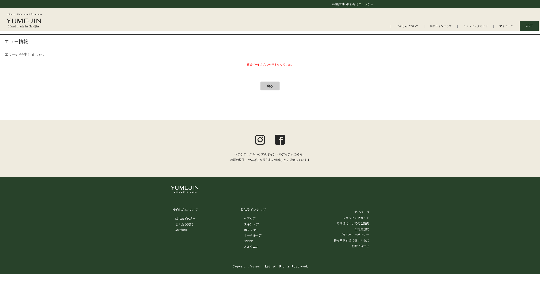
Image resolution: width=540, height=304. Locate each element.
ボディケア (251, 230)
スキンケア (251, 224)
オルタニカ (251, 246)
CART (529, 25)
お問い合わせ (360, 246)
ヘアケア (250, 218)
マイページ (506, 26)
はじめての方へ (185, 218)
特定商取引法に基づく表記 (351, 240)
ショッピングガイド (475, 26)
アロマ (248, 241)
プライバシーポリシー (354, 234)
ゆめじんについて (407, 26)
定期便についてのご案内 (353, 223)
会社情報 (181, 230)
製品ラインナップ (441, 26)
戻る (270, 86)
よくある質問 (184, 224)
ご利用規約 (361, 229)
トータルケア (253, 235)
